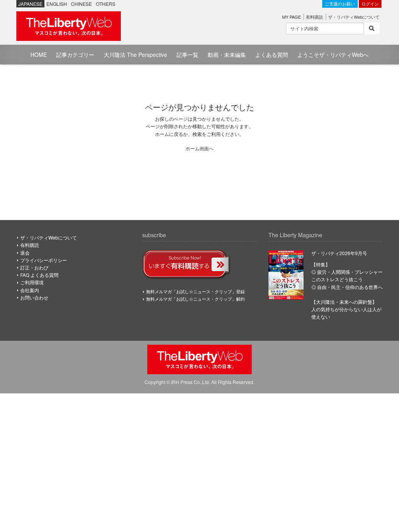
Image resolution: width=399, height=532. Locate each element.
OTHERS (105, 3)
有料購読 (314, 17)
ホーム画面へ (199, 148)
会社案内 (29, 290)
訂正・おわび (34, 267)
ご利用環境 (32, 282)
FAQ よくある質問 (39, 274)
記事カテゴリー (75, 54)
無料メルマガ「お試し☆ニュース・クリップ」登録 (195, 291)
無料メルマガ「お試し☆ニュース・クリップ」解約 (195, 299)
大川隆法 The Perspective (135, 54)
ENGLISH (56, 3)
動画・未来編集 (227, 54)
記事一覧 (187, 54)
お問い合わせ (34, 297)
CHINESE (81, 3)
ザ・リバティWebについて (354, 17)
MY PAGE (291, 17)
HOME (38, 54)
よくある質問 (271, 54)
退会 (25, 252)
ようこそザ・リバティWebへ (333, 54)
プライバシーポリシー (43, 260)
